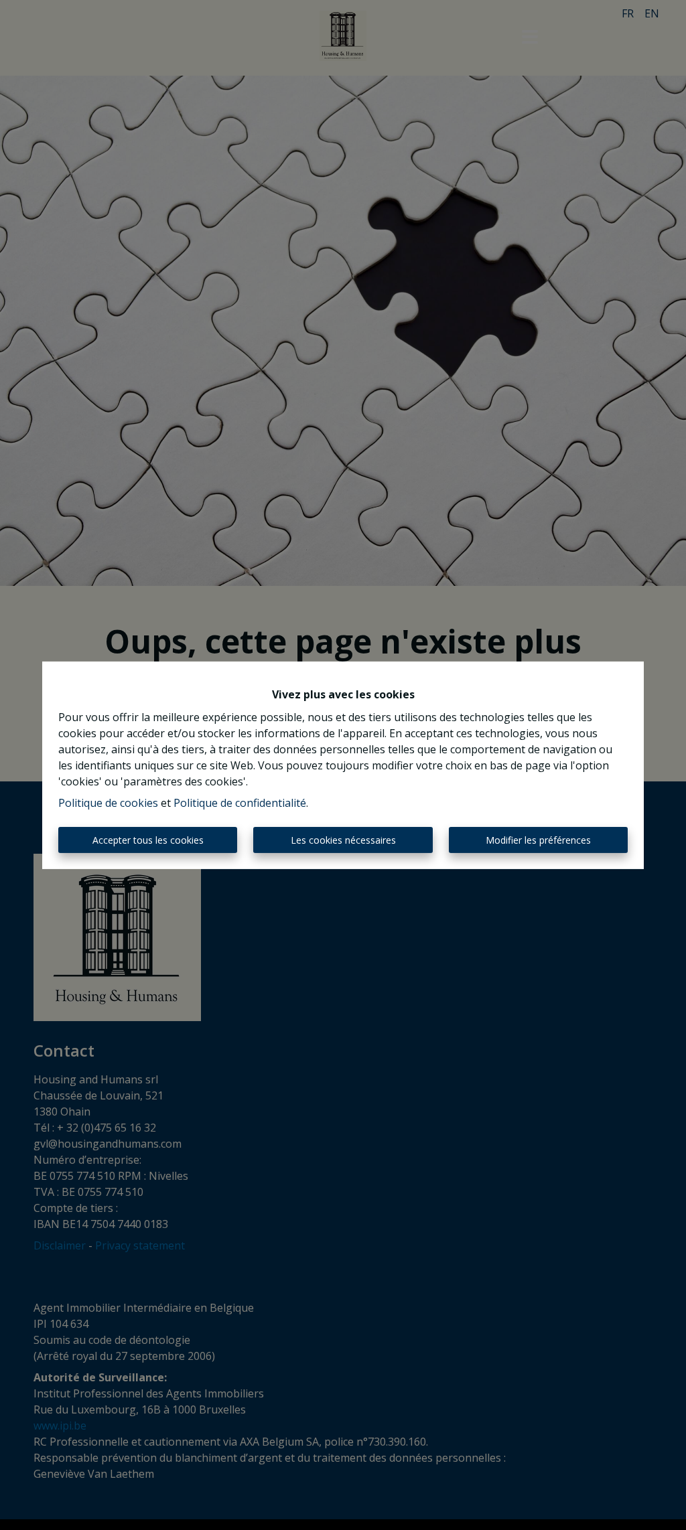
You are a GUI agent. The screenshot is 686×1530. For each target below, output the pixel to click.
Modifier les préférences (538, 840)
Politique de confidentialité (240, 802)
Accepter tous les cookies (148, 840)
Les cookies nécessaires (343, 840)
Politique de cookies (108, 802)
